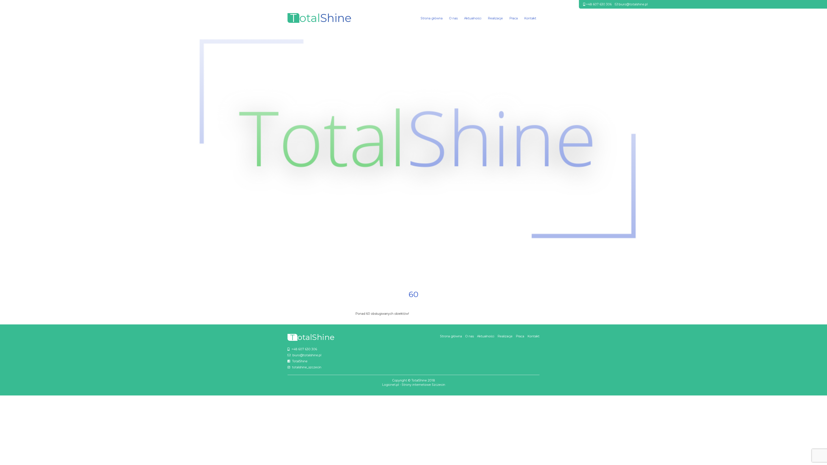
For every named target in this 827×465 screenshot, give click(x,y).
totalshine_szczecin (306, 367)
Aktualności (472, 18)
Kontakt (530, 18)
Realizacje (495, 18)
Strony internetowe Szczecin (423, 385)
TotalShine (300, 361)
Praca (513, 18)
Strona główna (432, 18)
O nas (453, 18)
